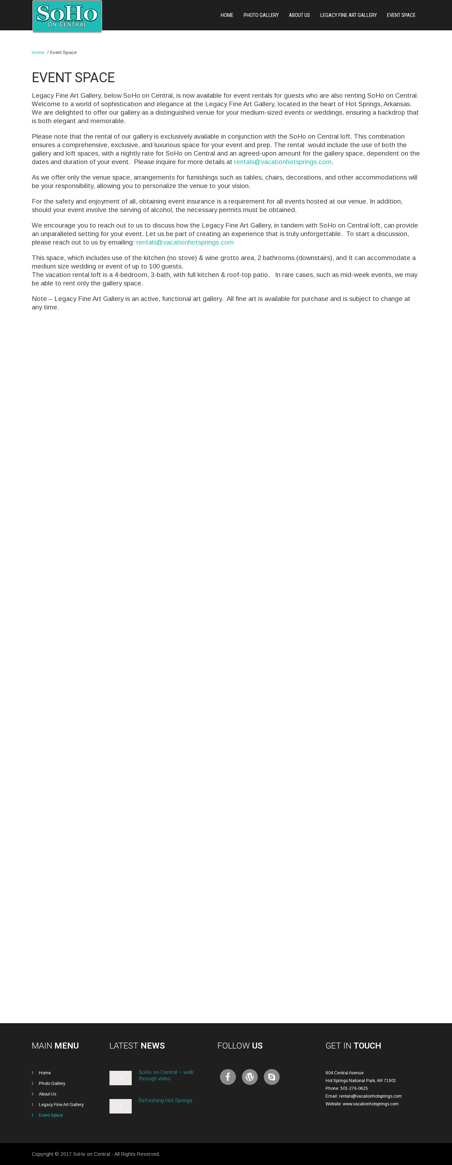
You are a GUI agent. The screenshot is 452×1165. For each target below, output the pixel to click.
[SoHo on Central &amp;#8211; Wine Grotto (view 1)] (355, 757)
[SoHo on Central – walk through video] (120, 1083)
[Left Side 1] (97, 463)
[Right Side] (97, 659)
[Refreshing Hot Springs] (120, 1112)
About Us (299, 15)
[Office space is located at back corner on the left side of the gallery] (355, 855)
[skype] (272, 1077)
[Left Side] (97, 561)
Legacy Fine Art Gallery (348, 15)
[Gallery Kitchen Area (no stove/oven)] (226, 855)
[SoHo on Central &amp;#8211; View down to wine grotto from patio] (97, 855)
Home (227, 15)
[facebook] (228, 1077)
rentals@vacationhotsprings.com (283, 161)
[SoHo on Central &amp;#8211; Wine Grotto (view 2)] (226, 757)
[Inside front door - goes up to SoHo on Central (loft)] (226, 365)
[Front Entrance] (97, 365)
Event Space (401, 15)
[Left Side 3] (355, 463)
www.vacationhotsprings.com (371, 1103)
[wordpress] (250, 1077)
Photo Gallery (261, 15)
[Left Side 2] (226, 463)
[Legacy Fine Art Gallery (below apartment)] (355, 365)
